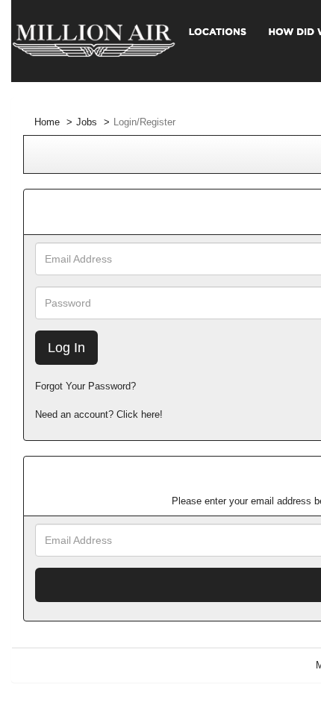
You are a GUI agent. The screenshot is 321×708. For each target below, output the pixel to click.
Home (47, 122)
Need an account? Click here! (99, 414)
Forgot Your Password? (85, 386)
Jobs (86, 122)
